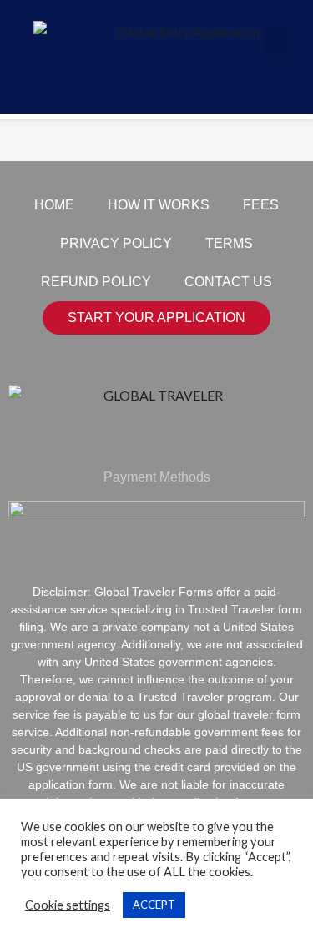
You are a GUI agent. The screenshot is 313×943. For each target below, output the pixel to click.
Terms (229, 243)
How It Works (159, 205)
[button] (278, 42)
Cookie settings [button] (67, 905)
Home (54, 205)
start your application (156, 317)
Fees (261, 205)
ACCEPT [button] (154, 904)
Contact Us (228, 282)
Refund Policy (96, 282)
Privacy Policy (116, 243)
